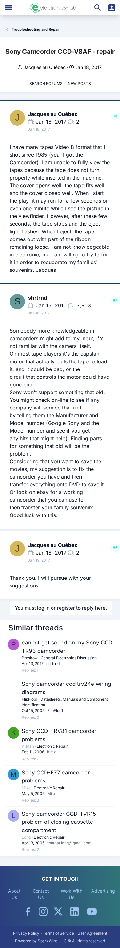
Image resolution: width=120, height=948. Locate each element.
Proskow (30, 657)
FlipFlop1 (29, 699)
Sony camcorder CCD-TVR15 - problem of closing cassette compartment (61, 822)
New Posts (79, 83)
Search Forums (46, 83)
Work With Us (71, 894)
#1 (115, 116)
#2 (115, 300)
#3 (115, 547)
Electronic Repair (52, 746)
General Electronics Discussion (69, 657)
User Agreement (92, 933)
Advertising (103, 891)
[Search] (97, 7)
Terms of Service (58, 933)
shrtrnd (37, 298)
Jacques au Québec (44, 67)
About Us (14, 894)
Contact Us (41, 894)
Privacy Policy (26, 933)
